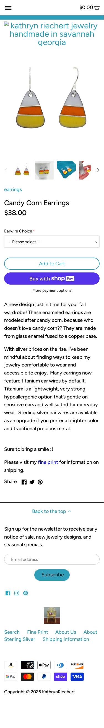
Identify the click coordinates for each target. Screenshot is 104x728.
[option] (22, 170)
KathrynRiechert (58, 691)
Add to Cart (52, 264)
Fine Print (37, 632)
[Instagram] (16, 592)
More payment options (52, 290)
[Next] (98, 170)
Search (12, 632)
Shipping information (66, 639)
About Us (65, 632)
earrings (13, 189)
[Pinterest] (25, 592)
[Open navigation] (8, 8)
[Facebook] (8, 592)
